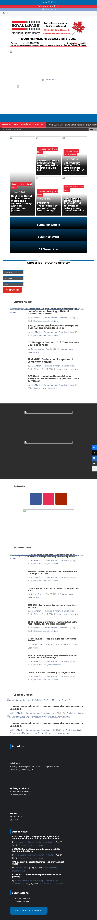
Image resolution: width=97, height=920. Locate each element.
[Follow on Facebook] (36, 499)
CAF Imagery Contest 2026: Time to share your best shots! (38, 863)
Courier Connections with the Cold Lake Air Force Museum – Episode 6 (46, 708)
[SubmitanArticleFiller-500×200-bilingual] (48, 87)
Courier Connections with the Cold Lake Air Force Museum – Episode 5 (46, 725)
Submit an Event (22, 901)
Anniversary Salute (75, 713)
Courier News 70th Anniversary (23, 733)
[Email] (94, 463)
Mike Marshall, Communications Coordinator (31, 713)
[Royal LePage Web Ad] (48, 46)
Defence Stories (21, 867)
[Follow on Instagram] (48, 499)
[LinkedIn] (94, 458)
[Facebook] (94, 447)
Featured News (44, 733)
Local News (57, 733)
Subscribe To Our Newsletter (28, 910)
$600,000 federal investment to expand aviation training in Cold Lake (36, 850)
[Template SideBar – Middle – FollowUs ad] (48, 413)
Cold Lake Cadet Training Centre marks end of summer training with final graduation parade (35, 837)
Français (6, 13)
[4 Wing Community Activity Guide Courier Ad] (41, 52)
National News (18, 870)
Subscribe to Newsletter (48, 6)
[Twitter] (94, 453)
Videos (66, 733)
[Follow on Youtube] (61, 499)
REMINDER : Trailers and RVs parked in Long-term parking (36, 875)
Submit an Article (48, 9)
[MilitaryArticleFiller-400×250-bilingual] (48, 443)
